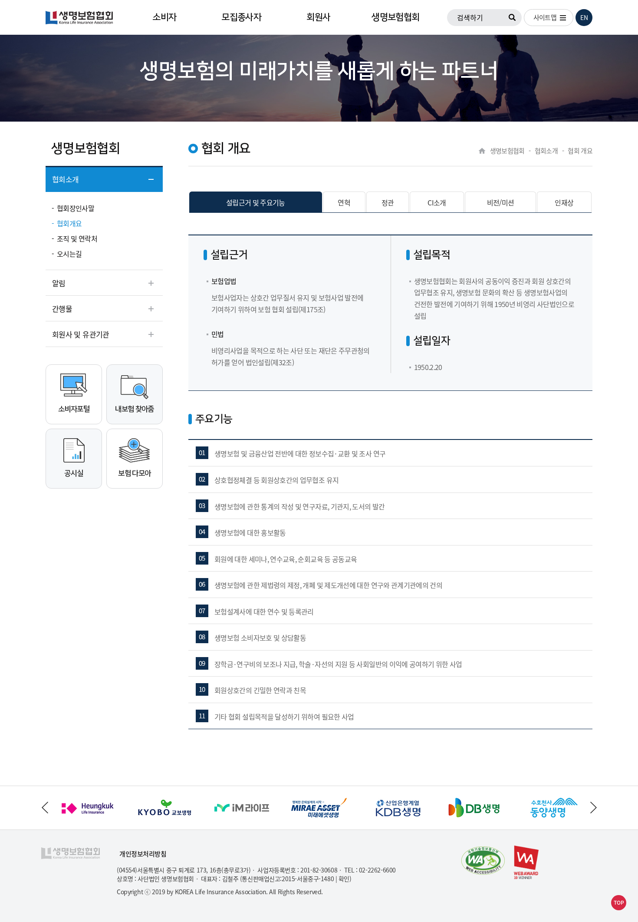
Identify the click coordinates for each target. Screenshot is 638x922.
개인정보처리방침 (143, 854)
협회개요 (69, 223)
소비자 (164, 17)
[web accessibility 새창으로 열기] (483, 861)
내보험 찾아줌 (134, 409)
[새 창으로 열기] (87, 792)
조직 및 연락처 (77, 238)
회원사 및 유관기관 (80, 334)
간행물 (62, 308)
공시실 (73, 473)
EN (584, 17)
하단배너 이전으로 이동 (44, 807)
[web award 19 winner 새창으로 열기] (526, 862)
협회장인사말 (75, 208)
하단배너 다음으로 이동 (593, 807)
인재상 (564, 202)
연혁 (344, 202)
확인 (344, 878)
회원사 (318, 17)
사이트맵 (544, 17)
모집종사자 (241, 17)
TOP (619, 902)
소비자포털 (73, 409)
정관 (387, 202)
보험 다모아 (134, 473)
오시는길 (69, 253)
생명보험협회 (395, 17)
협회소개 (65, 179)
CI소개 (437, 202)
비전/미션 (500, 202)
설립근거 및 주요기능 (255, 202)
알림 (59, 283)
